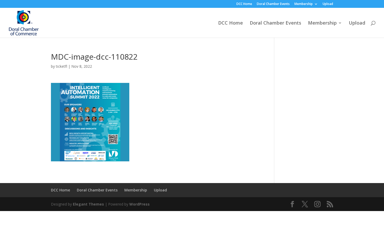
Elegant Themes (88, 204)
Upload (328, 4)
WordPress (139, 204)
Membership (303, 4)
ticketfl (61, 66)
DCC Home (244, 4)
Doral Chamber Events (273, 4)
